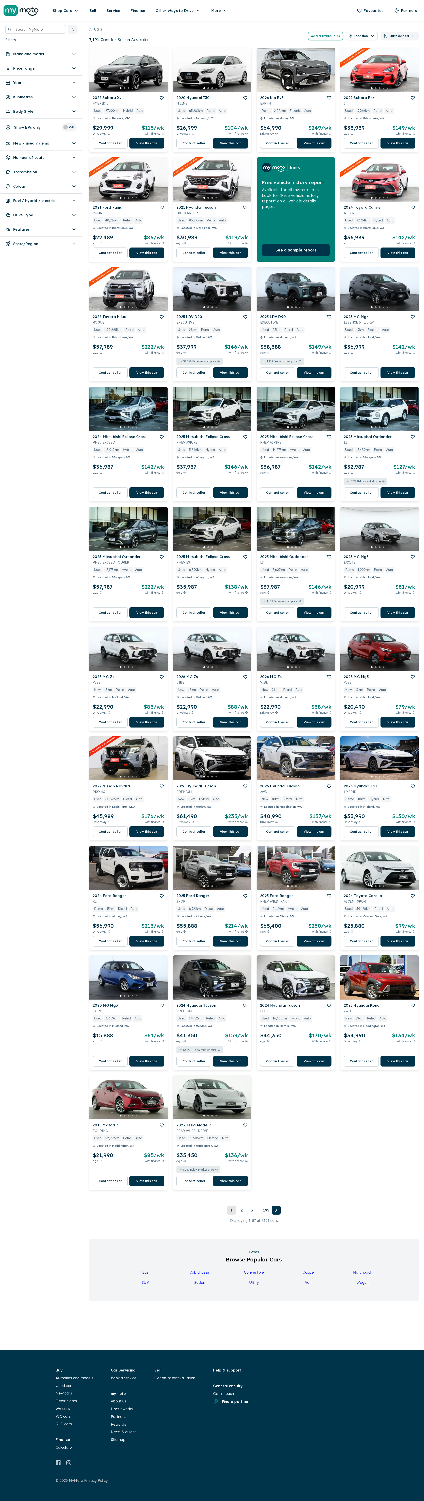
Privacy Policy (96, 1480)
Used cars (64, 1385)
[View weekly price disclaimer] (162, 133)
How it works (122, 1409)
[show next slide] (160, 73)
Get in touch (223, 1393)
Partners (118, 1416)
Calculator (64, 1447)
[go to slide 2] (124, 88)
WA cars (63, 1408)
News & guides (123, 1432)
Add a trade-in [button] (323, 36)
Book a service (124, 1378)
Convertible (254, 1272)
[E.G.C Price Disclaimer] (352, 133)
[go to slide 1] (120, 88)
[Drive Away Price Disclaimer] (109, 133)
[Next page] (276, 1210)
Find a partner (235, 1401)
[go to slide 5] (136, 88)
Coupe (308, 1272)
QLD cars (64, 1424)
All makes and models (74, 1378)
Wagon (362, 1282)
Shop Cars (62, 10)
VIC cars (63, 1416)
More (216, 10)
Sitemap (118, 1439)
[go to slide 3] (128, 88)
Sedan (199, 1282)
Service (113, 10)
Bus (145, 1272)
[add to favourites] (162, 98)
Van (308, 1282)
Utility (254, 1282)
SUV (145, 1282)
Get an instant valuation (174, 1378)
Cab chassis (199, 1272)
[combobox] (35, 29)
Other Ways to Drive (175, 10)
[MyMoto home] (21, 10)
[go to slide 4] (132, 88)
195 (266, 1210)
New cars (64, 1393)
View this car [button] (146, 143)
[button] (72, 29)
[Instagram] (68, 1462)
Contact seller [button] (110, 143)
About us (118, 1401)
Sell (93, 10)
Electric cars (66, 1401)
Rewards (118, 1424)
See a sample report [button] (295, 250)
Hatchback (362, 1272)
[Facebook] (58, 1462)
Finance (138, 10)
